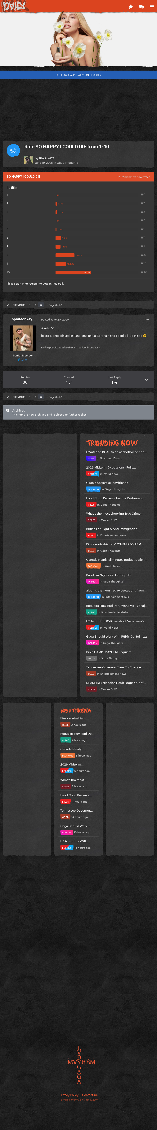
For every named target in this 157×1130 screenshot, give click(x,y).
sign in (20, 283)
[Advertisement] (78, 108)
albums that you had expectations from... (116, 589)
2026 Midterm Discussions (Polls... (111, 467)
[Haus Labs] (78, 41)
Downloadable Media (114, 612)
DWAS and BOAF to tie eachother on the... (116, 451)
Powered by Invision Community (79, 1099)
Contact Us (89, 1094)
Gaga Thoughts (67, 162)
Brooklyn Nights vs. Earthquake (109, 574)
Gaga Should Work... (75, 825)
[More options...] (147, 319)
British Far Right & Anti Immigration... (113, 528)
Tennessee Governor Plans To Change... (115, 666)
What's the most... (73, 779)
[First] (8, 304)
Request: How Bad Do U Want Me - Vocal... (117, 605)
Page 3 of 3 (56, 305)
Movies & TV (109, 519)
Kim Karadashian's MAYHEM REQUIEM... (115, 543)
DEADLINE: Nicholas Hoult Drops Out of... (116, 682)
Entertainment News (113, 535)
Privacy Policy (69, 1094)
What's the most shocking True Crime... (114, 513)
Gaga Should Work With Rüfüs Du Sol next (116, 636)
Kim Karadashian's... (75, 717)
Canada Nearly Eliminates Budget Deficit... (116, 559)
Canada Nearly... (72, 748)
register (33, 283)
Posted (55, 319)
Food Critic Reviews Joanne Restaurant (114, 497)
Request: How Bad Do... (77, 733)
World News (111, 473)
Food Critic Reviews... (76, 794)
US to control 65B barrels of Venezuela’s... (116, 620)
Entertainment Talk (117, 596)
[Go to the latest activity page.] (130, 6)
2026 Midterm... (72, 763)
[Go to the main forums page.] (141, 6)
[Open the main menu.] (151, 6)
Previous (19, 305)
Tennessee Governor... (76, 810)
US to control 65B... (74, 840)
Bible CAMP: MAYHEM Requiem (108, 651)
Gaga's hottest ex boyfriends (107, 482)
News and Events (111, 458)
